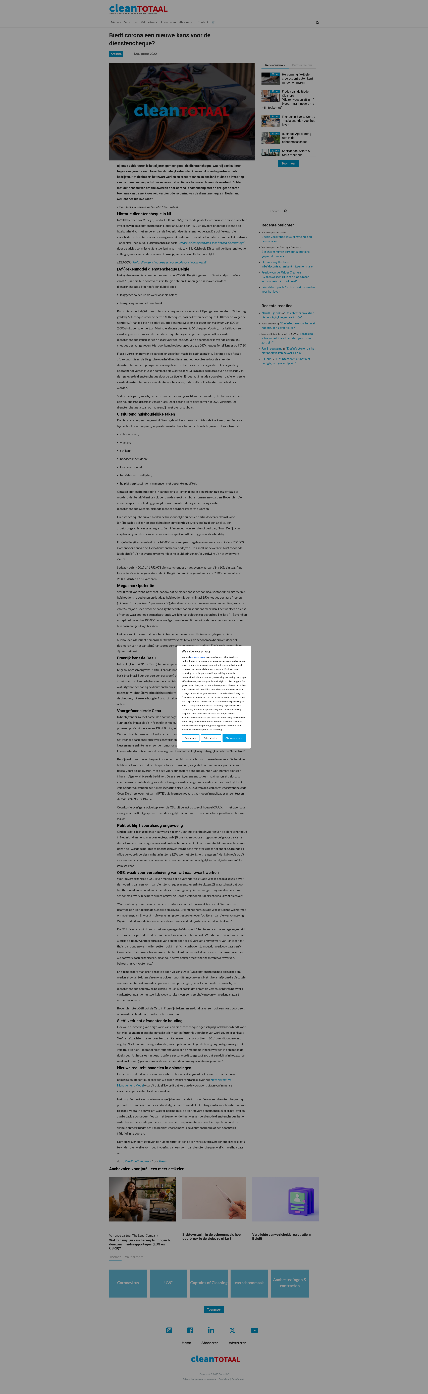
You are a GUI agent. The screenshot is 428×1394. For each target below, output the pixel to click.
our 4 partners (197, 657)
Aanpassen (190, 737)
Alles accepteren (234, 737)
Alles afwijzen (211, 737)
